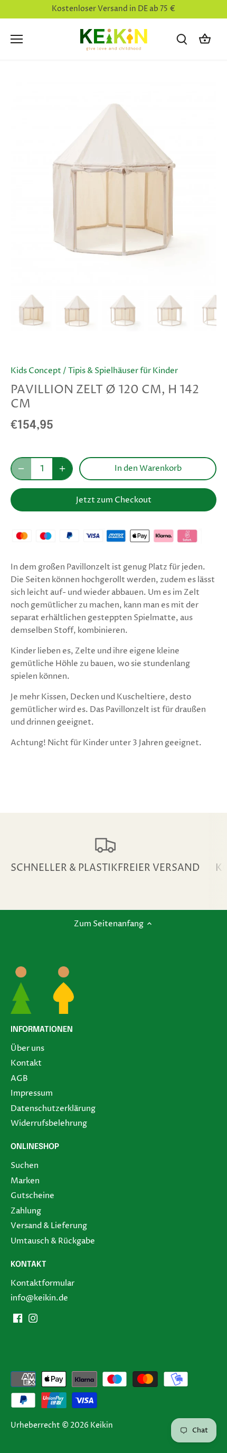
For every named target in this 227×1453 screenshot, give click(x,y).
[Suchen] (181, 39)
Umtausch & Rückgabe (53, 1241)
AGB (19, 1078)
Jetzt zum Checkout (114, 500)
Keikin (101, 1425)
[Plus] (62, 469)
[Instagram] (33, 1318)
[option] (31, 310)
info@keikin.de (39, 1298)
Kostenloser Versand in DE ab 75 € (113, 9)
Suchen (25, 1165)
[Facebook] (17, 1318)
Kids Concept (36, 370)
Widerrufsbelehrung (49, 1123)
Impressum (32, 1093)
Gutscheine (32, 1195)
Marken (25, 1180)
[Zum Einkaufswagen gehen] (204, 39)
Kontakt (26, 1063)
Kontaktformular (42, 1283)
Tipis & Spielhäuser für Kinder (123, 370)
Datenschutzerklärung (53, 1108)
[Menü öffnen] (17, 39)
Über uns (27, 1048)
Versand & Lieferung (49, 1225)
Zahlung (26, 1211)
